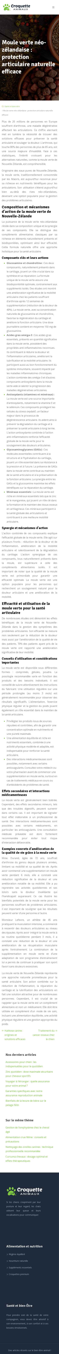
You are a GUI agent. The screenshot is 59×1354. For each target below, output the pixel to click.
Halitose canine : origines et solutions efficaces (15, 1035)
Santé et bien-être (12, 106)
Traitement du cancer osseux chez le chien (43, 1035)
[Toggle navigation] (53, 7)
